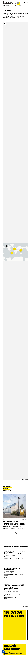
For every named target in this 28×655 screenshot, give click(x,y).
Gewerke (6, 488)
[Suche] (22, 3)
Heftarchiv (22, 638)
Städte (5, 485)
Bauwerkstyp (7, 486)
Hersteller (6, 490)
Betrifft (22, 5)
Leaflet (22, 479)
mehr (15, 534)
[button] (7, 246)
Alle (4, 483)
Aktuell (6, 5)
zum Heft (6, 638)
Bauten (14, 5)
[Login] (24, 3)
